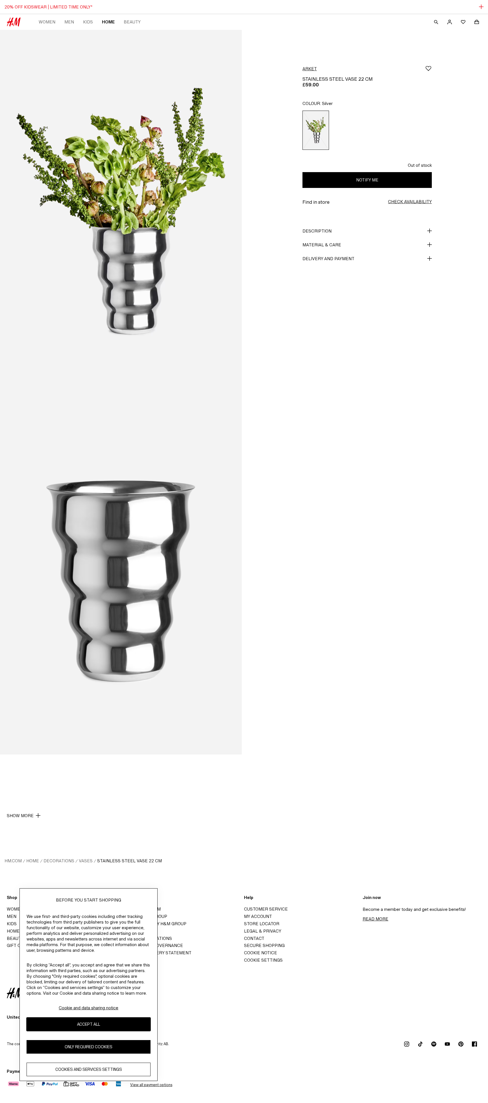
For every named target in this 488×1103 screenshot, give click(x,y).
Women (47, 21)
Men (69, 21)
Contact (254, 938)
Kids (88, 21)
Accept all (88, 1024)
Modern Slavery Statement (158, 952)
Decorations (58, 860)
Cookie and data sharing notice (88, 1007)
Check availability (410, 201)
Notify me (367, 179)
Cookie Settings (263, 960)
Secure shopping (264, 945)
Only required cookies (88, 1046)
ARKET (309, 68)
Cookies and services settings (88, 1069)
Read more (375, 918)
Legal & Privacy (262, 931)
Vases (86, 860)
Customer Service (266, 909)
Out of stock (420, 165)
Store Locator (261, 923)
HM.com (13, 860)
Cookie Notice (260, 952)
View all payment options (151, 1085)
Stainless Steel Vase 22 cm (129, 860)
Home (108, 21)
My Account (258, 916)
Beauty (132, 21)
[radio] (315, 130)
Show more (20, 815)
